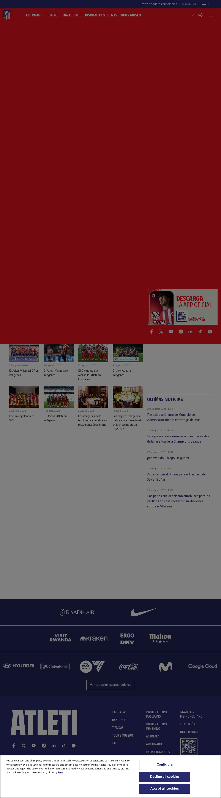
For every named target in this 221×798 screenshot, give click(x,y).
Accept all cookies (164, 788)
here (60, 772)
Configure (165, 764)
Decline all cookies (165, 776)
